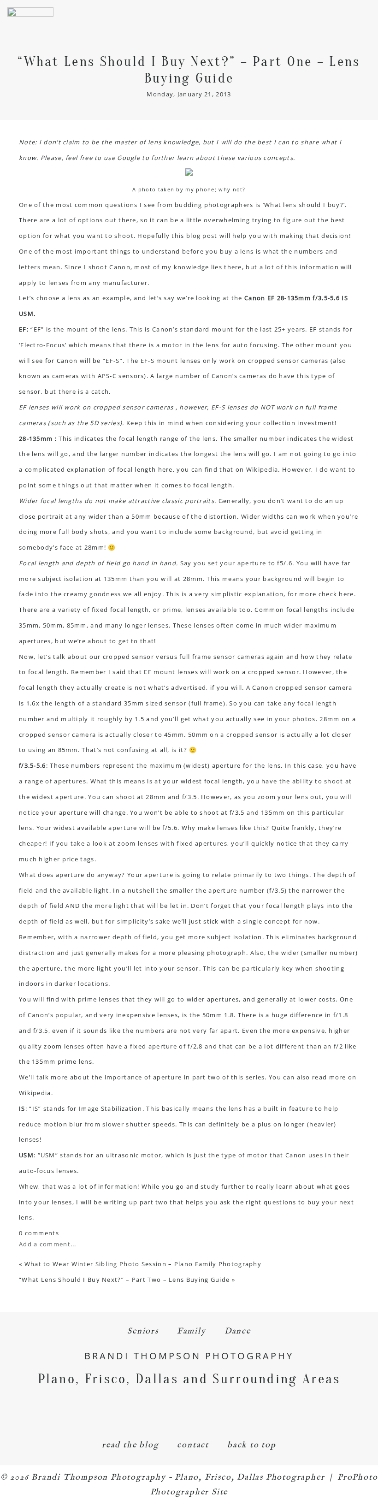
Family (191, 1331)
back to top (251, 1445)
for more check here (321, 594)
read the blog (130, 1445)
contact (193, 1445)
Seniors (143, 1331)
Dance (237, 1331)
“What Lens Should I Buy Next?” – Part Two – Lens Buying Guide (124, 1279)
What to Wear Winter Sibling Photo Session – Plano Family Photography (142, 1264)
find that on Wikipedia (241, 469)
